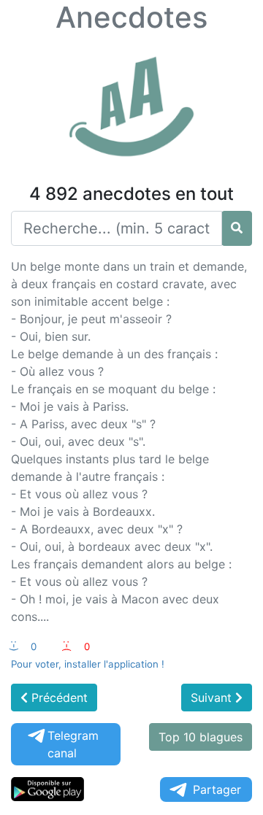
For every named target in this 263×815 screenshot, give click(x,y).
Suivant (213, 697)
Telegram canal (73, 744)
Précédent (58, 697)
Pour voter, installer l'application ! (87, 664)
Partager (217, 789)
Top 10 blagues (201, 737)
